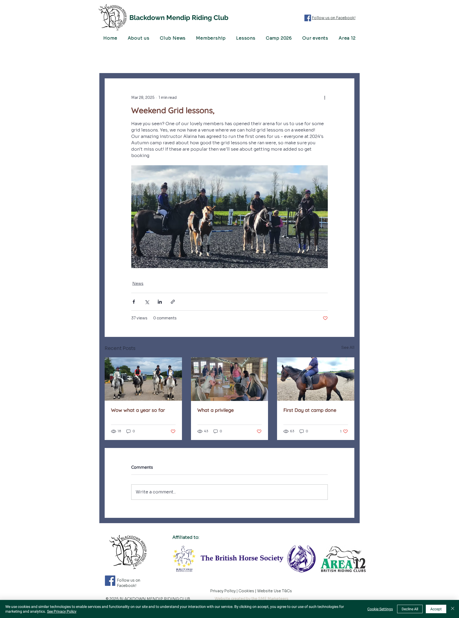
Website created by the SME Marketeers (251, 598)
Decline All (410, 609)
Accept (436, 609)
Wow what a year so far (138, 410)
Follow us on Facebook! (333, 17)
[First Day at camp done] (315, 379)
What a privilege (215, 410)
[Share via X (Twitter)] (146, 301)
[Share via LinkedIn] (159, 301)
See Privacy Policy (61, 611)
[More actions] (324, 97)
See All (347, 347)
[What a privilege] (229, 379)
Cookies (247, 591)
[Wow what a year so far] (143, 379)
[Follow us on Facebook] (307, 18)
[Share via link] (172, 301)
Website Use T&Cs (275, 591)
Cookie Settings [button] (380, 609)
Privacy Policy (223, 591)
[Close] (452, 609)
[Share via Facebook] (133, 301)
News (137, 283)
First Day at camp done (309, 410)
